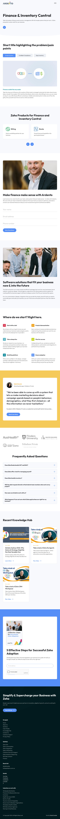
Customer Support (8, 734)
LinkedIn (5, 781)
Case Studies (6, 728)
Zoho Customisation (8, 746)
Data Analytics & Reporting (10, 754)
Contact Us (6, 732)
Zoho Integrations (7, 748)
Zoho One (5, 744)
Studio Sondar (53, 815)
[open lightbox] (44, 545)
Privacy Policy (6, 736)
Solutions (5, 726)
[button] (28, 144)
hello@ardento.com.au (9, 768)
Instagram (5, 779)
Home (4, 722)
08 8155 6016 (6, 766)
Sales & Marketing (7, 750)
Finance (5, 758)
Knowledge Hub (7, 730)
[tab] (9, 55)
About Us (5, 724)
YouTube (5, 776)
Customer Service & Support (10, 752)
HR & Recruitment (7, 756)
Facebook (5, 778)
